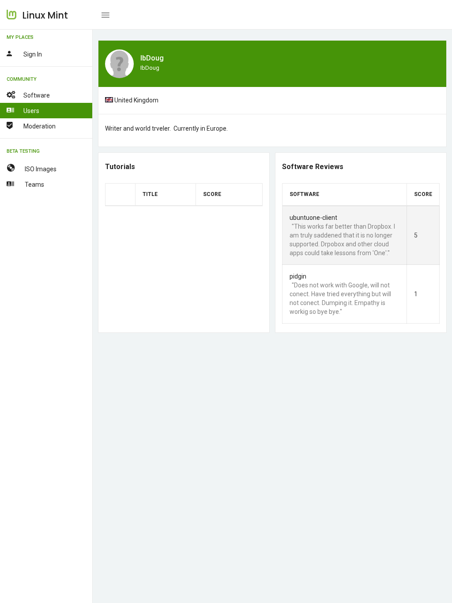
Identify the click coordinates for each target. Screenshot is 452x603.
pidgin (298, 276)
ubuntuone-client (313, 217)
